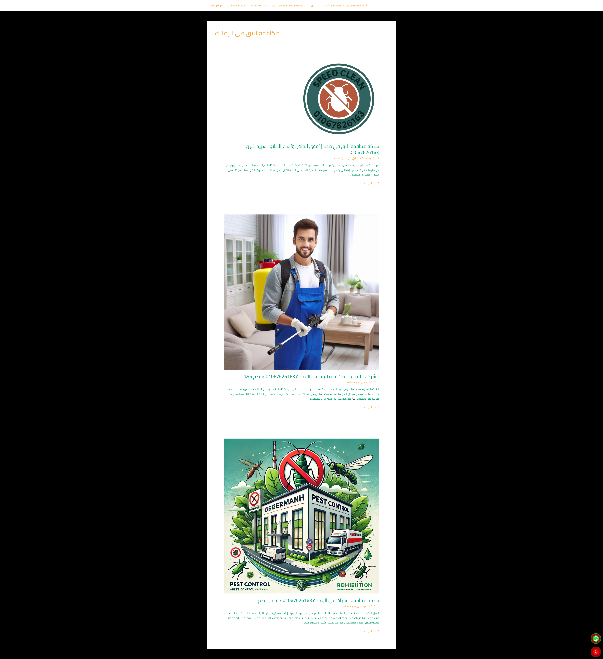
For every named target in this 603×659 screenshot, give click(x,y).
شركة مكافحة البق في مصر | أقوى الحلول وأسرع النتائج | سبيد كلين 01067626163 (312, 149)
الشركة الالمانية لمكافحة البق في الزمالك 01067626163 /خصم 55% (311, 376)
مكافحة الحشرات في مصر (365, 606)
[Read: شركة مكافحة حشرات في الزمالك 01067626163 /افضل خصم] (301, 515)
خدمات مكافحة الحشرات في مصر (289, 5)
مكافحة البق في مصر (353, 158)
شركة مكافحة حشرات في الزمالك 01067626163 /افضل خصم (318, 600)
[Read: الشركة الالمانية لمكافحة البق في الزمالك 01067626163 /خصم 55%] (301, 291)
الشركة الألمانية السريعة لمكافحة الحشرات (346, 5)
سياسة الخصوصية (236, 5)
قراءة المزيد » (371, 183)
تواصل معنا (216, 5)
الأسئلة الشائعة (258, 5)
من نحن (315, 5)
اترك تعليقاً (373, 158)
